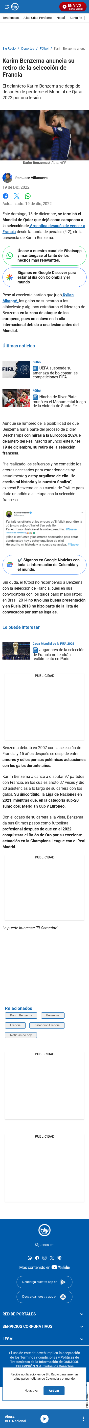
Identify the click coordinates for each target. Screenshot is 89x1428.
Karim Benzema (21, 1015)
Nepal (61, 18)
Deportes (27, 48)
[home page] (44, 1230)
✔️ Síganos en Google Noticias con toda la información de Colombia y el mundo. (49, 565)
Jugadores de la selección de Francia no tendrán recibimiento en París (59, 654)
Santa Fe (76, 18)
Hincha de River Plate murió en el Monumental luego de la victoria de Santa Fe (59, 401)
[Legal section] (82, 1339)
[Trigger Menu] (6, 7)
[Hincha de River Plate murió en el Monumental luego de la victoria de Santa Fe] (16, 398)
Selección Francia (47, 1025)
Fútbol (44, 48)
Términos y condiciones (38, 1357)
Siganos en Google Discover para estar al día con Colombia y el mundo (47, 277)
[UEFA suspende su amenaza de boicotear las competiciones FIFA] (16, 369)
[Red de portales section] (82, 1314)
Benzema (52, 1015)
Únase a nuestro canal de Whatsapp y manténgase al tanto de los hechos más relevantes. (50, 255)
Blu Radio (9, 48)
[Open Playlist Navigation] (83, 1418)
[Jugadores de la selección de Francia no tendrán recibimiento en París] (16, 651)
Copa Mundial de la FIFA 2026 (53, 643)
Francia (15, 1025)
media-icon (44, 1419)
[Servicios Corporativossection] (82, 1326)
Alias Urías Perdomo (37, 18)
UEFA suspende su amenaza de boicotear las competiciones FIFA (55, 373)
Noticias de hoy (21, 1035)
